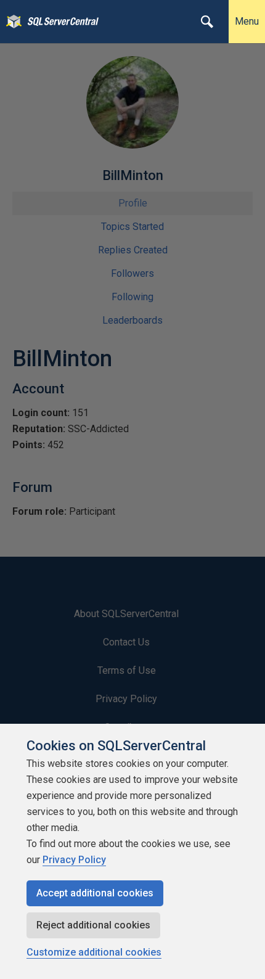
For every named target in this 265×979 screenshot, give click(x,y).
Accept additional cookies (94, 893)
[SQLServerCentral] (11, 21)
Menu (247, 21)
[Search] (207, 21)
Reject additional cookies (93, 925)
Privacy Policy (74, 860)
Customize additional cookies (93, 952)
